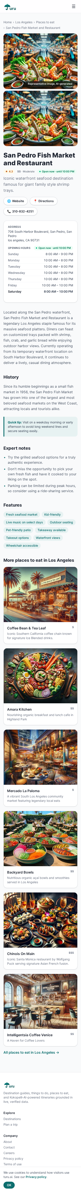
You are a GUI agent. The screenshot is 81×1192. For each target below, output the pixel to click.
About (7, 1142)
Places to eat (45, 22)
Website (15, 201)
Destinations (12, 1119)
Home (7, 22)
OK (9, 1185)
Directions (43, 201)
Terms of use (12, 1164)
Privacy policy (13, 1158)
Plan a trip (10, 1124)
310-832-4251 (20, 211)
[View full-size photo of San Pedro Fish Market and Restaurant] (40, 61)
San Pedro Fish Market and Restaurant (33, 28)
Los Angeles (23, 22)
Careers (8, 1153)
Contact (9, 1147)
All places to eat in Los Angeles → (31, 1052)
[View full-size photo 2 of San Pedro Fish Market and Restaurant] (40, 118)
